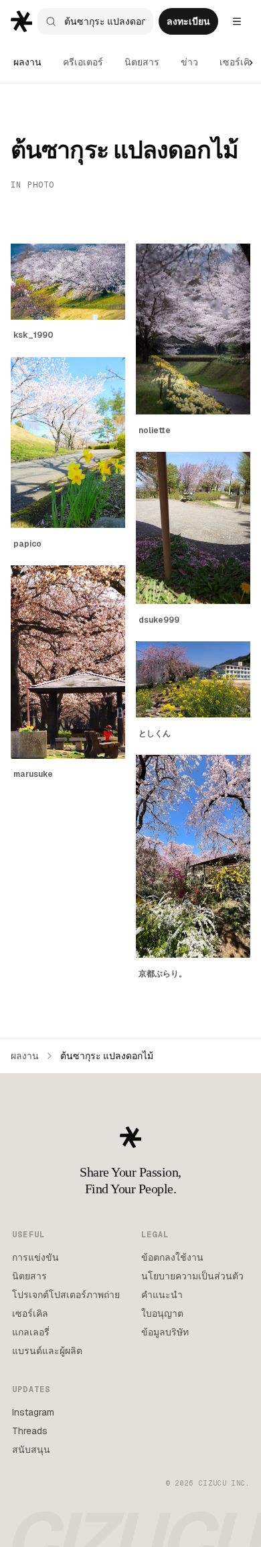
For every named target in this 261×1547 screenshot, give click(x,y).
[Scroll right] (251, 63)
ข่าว (189, 62)
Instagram (33, 1412)
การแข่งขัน (35, 1257)
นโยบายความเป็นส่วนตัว (192, 1276)
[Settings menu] (237, 21)
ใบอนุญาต (162, 1313)
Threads (30, 1431)
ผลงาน (27, 62)
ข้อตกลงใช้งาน (172, 1257)
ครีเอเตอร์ (83, 62)
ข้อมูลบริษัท (165, 1332)
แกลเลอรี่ (31, 1332)
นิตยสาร (141, 62)
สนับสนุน (31, 1450)
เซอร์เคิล (238, 62)
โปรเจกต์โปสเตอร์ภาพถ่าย (66, 1295)
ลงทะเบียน (188, 21)
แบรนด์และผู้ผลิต (47, 1351)
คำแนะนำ (162, 1295)
